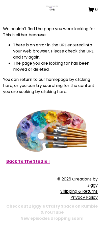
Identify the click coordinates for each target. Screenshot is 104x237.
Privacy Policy (84, 197)
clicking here (53, 92)
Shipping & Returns (79, 191)
